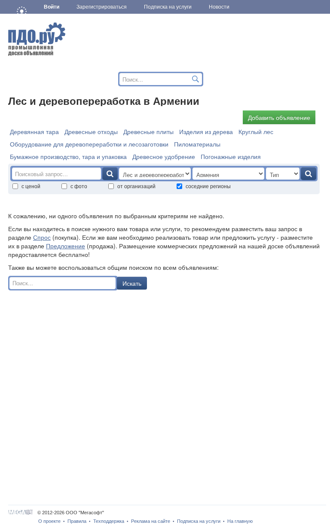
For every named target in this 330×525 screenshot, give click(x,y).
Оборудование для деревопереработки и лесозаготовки (89, 144)
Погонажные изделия (231, 156)
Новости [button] (219, 7)
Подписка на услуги (198, 521)
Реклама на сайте (150, 521)
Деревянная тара (34, 131)
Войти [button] (51, 7)
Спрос (42, 237)
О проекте (49, 521)
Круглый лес (255, 131)
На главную (240, 521)
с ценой (30, 185)
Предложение (65, 245)
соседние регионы (208, 185)
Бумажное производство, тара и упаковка (68, 156)
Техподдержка (108, 521)
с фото (78, 185)
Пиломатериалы (197, 144)
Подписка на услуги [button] (168, 7)
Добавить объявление (279, 117)
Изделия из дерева (206, 131)
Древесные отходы (91, 131)
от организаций (136, 185)
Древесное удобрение (163, 156)
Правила (76, 521)
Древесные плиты (148, 131)
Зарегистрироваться (101, 7)
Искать (131, 283)
